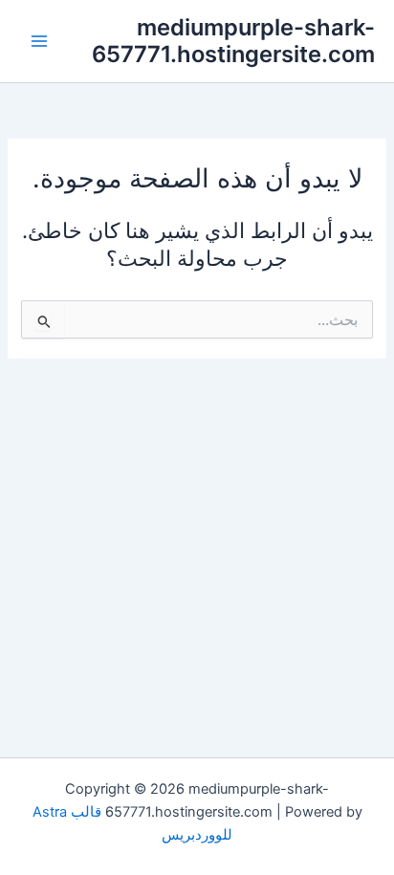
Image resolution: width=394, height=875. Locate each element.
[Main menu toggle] (39, 41)
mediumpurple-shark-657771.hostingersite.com (233, 40)
